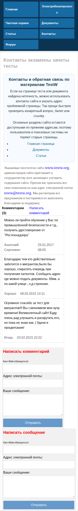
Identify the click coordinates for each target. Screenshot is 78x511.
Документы (41, 149)
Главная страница (40, 143)
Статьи (41, 155)
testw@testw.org (17, 193)
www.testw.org (57, 167)
